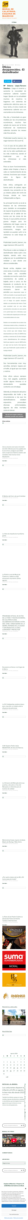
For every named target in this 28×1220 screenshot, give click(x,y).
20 (14, 1068)
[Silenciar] (21, 1145)
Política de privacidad (18, 1217)
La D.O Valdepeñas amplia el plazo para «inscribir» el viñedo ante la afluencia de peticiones (13, 706)
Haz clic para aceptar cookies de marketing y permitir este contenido (14, 415)
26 (10, 1071)
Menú (14, 22)
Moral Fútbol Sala (7, 1031)
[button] (25, 1188)
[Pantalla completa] (23, 1145)
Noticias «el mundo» (10, 1084)
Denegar (14, 1210)
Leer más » (4, 460)
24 (4, 1071)
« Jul (7, 1076)
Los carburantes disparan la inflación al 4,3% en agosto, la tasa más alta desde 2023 (13, 1090)
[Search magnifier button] (24, 1125)
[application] (14, 1140)
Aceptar (14, 1206)
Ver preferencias (14, 1214)
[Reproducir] (4, 1145)
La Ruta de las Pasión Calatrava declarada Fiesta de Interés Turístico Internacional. (12, 918)
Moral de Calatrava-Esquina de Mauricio (9, 12)
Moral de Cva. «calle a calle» (9, 1007)
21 (17, 1068)
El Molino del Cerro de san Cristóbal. (14, 496)
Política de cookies (8, 1217)
